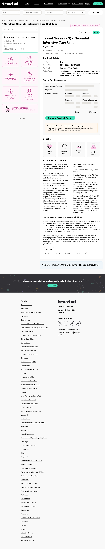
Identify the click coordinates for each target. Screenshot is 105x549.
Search (96, 13)
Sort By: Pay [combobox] (9, 29)
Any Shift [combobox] (71, 12)
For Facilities (77, 4)
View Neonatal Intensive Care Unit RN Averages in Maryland (65, 254)
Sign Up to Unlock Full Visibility (60, 118)
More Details (49, 249)
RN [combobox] (4, 12)
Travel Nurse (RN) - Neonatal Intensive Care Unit (66, 40)
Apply (33, 37)
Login (87, 4)
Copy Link (23, 37)
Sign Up (98, 4)
